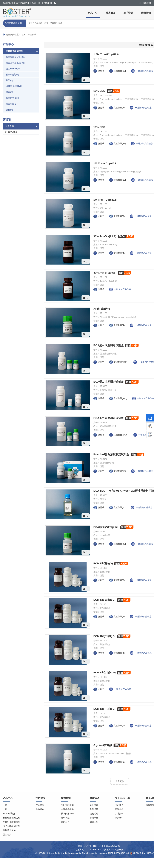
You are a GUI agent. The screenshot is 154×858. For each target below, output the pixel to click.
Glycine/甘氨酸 (103, 745)
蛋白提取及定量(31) (15, 57)
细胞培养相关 (9, 830)
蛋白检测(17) (12, 104)
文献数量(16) (120, 180)
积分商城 (146, 3)
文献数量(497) (121, 398)
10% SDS (99, 90)
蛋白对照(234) (13, 98)
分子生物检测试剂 (11, 826)
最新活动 (146, 12)
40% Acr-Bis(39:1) (105, 272)
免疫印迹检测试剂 (11, 818)
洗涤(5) (9, 92)
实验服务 (40, 809)
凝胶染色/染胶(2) (14, 86)
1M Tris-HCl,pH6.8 (104, 163)
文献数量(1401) (121, 362)
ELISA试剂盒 (9, 813)
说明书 (101, 71)
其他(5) (9, 109)
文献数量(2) (119, 107)
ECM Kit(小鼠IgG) (104, 636)
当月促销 (94, 805)
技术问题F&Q (67, 813)
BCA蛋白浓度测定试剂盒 (108, 345)
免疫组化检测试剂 (11, 822)
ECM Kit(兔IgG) (103, 563)
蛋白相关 (7, 834)
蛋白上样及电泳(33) (15, 63)
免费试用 (94, 809)
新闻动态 (119, 809)
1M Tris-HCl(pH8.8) (105, 199)
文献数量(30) (120, 544)
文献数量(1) (119, 725)
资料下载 (65, 818)
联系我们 (119, 818)
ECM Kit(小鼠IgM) (104, 672)
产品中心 (93, 12)
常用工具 (65, 822)
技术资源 (128, 12)
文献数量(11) (120, 507)
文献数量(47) (120, 143)
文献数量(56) (120, 471)
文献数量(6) (119, 580)
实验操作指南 (67, 809)
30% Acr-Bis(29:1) (105, 236)
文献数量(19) (120, 71)
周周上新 (94, 822)
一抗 (5, 805)
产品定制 (40, 805)
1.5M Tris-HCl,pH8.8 (106, 54)
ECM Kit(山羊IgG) (104, 708)
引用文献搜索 (67, 805)
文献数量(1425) (121, 435)
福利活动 (94, 813)
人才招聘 (119, 813)
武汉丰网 (119, 849)
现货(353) (12, 132)
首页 (23, 34)
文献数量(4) (119, 253)
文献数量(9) (119, 216)
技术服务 (110, 12)
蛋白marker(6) (13, 68)
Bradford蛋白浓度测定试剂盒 (111, 454)
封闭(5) (9, 80)
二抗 (5, 809)
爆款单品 (94, 818)
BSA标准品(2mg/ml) (106, 527)
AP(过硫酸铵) (101, 308)
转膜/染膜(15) (12, 74)
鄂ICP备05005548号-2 (118, 853)
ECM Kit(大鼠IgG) (104, 599)
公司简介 (119, 805)
